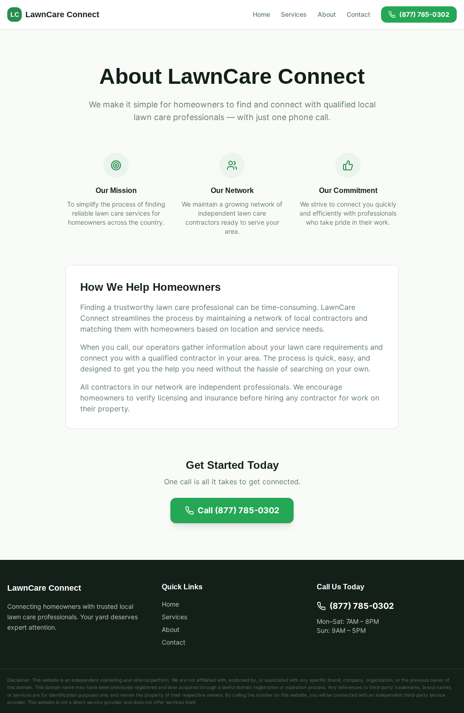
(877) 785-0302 (424, 14)
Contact (358, 14)
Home (261, 14)
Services (294, 14)
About (327, 14)
